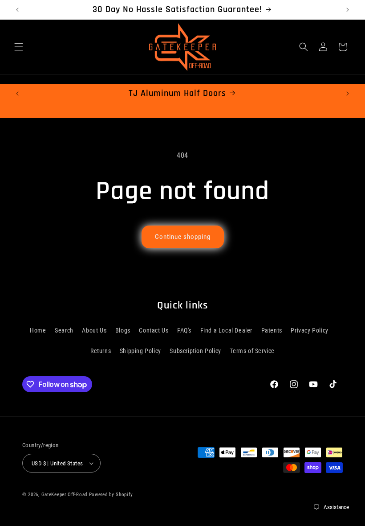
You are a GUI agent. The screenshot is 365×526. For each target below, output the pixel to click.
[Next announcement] (347, 10)
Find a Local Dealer (226, 330)
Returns (100, 350)
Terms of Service (252, 350)
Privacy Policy (309, 330)
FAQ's (184, 330)
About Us (94, 330)
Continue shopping (183, 237)
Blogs (122, 330)
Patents (271, 330)
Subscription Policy (195, 350)
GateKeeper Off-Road (64, 494)
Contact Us (153, 330)
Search (64, 330)
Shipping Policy (140, 350)
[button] (18, 47)
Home (38, 330)
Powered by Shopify (111, 494)
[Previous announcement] (17, 10)
